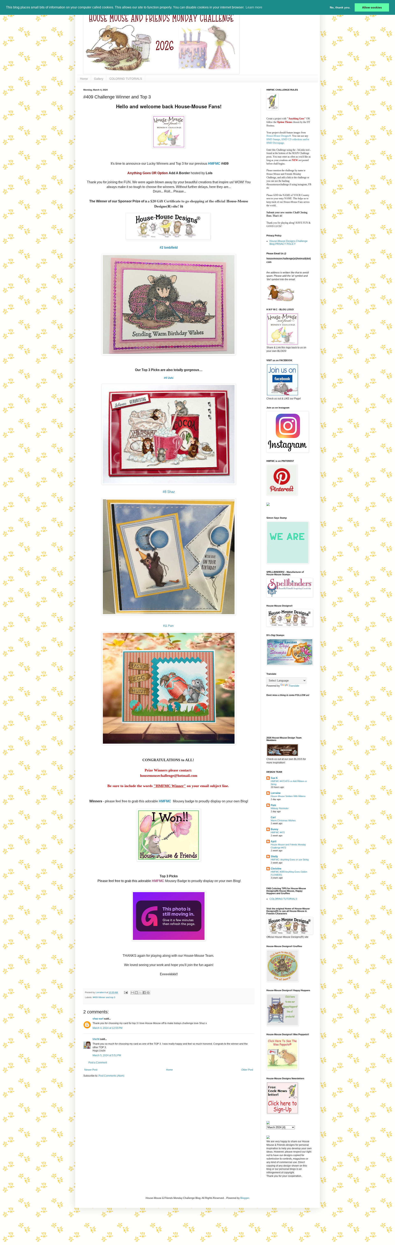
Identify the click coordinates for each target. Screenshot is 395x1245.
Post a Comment (97, 1062)
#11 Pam (168, 625)
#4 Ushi (168, 377)
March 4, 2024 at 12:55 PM (107, 1028)
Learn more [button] (254, 7)
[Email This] (132, 993)
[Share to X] (140, 993)
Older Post (247, 1069)
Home (84, 78)
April (273, 841)
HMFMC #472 (278, 832)
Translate (294, 685)
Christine (276, 868)
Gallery (98, 78)
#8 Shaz (169, 492)
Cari (273, 817)
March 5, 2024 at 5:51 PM (107, 1055)
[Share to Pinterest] (148, 993)
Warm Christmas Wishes (283, 820)
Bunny (274, 829)
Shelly (274, 856)
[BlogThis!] (136, 993)
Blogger (244, 1198)
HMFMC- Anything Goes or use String (290, 859)
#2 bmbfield (169, 247)
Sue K (274, 778)
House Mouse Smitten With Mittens (288, 796)
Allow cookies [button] (372, 7)
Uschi (96, 1039)
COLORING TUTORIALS (125, 78)
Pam (273, 805)
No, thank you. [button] (340, 7)
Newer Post (90, 1069)
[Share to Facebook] (144, 993)
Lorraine (276, 793)
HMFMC (214, 163)
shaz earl (98, 1018)
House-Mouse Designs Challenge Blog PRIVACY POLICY (289, 242)
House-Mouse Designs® (278, 135)
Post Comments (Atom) (111, 1075)
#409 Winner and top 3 (104, 997)
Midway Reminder (280, 808)
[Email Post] (125, 992)
